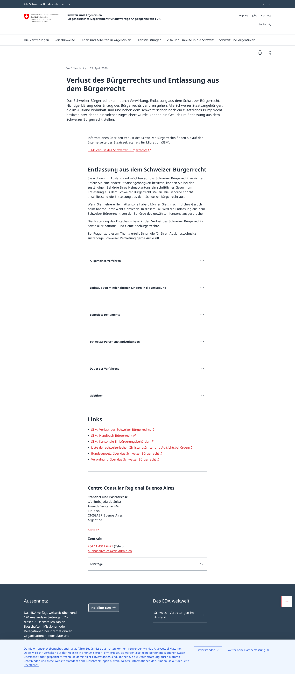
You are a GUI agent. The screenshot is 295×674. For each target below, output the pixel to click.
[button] (36, 39)
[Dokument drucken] (259, 52)
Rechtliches (31, 665)
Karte (91, 530)
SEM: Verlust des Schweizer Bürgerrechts (118, 150)
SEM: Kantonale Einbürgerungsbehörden (120, 441)
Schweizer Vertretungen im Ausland (174, 615)
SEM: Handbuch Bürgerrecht (111, 435)
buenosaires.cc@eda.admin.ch (110, 551)
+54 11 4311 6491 (100, 546)
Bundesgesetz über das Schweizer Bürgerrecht (125, 453)
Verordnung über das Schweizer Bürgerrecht (123, 459)
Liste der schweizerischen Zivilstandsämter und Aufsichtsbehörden (140, 447)
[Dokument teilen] (268, 52)
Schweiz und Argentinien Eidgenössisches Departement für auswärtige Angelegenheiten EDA (113, 17)
